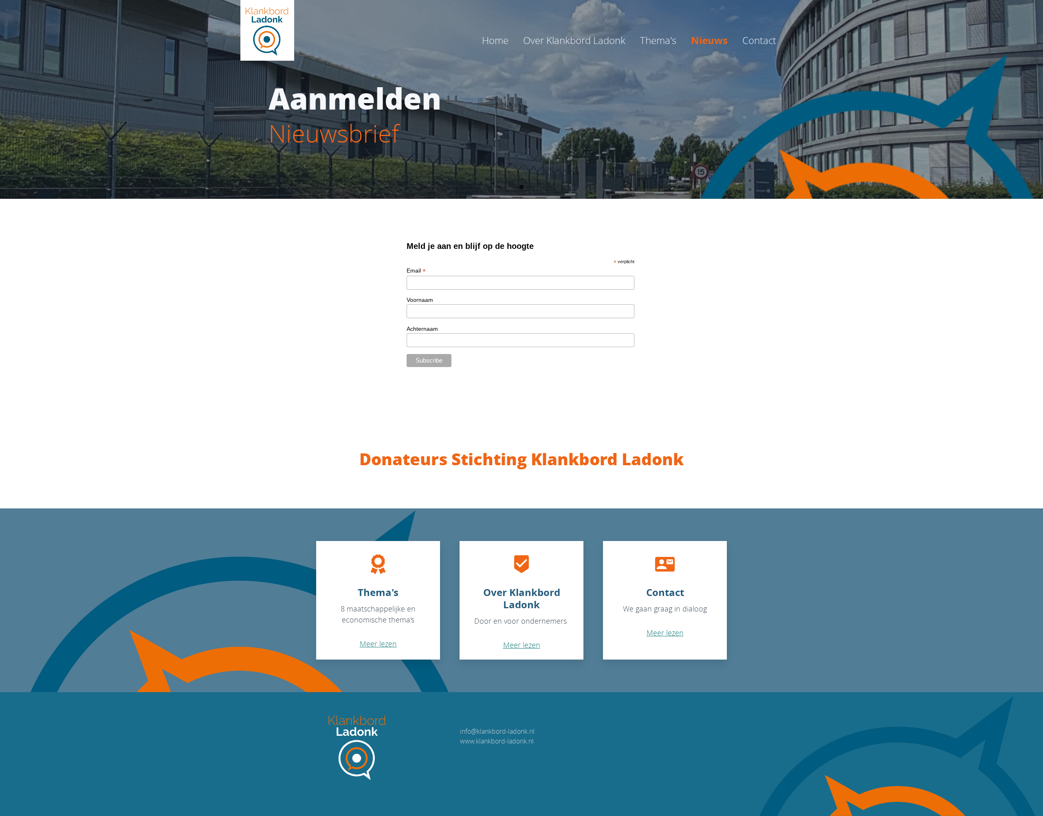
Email (416, 271)
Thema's (658, 40)
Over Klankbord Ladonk (574, 40)
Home (495, 40)
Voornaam (420, 300)
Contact (759, 40)
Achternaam (422, 329)
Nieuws (709, 40)
